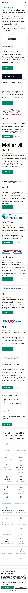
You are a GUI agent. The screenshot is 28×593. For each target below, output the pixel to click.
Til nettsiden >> (18, 67)
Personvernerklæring (22, 579)
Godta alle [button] (7, 587)
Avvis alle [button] (21, 587)
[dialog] (14, 581)
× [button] (26, 570)
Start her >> (7, 424)
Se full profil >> (7, 67)
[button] (25, 2)
